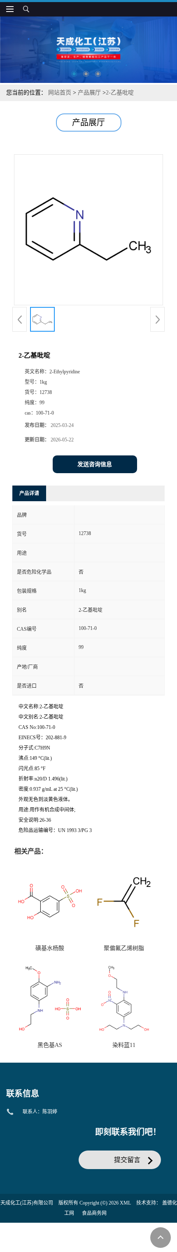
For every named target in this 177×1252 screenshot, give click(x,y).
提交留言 (127, 1159)
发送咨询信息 (94, 464)
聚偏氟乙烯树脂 (124, 948)
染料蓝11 (123, 1045)
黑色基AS (49, 1045)
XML (125, 1203)
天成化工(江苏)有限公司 (26, 1203)
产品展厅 (89, 93)
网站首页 (59, 93)
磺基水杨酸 (49, 948)
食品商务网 (94, 1213)
